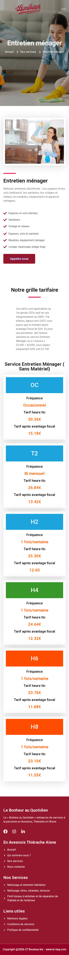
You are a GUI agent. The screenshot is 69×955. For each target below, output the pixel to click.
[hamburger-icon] (63, 9)
